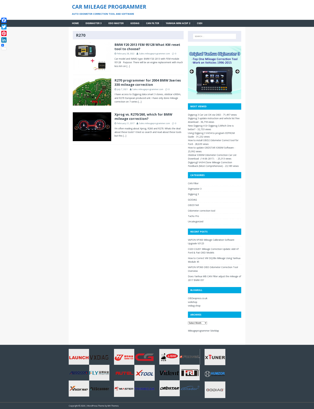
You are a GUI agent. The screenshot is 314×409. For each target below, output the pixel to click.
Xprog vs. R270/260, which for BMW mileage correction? (143, 116)
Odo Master (116, 23)
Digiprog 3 (193, 194)
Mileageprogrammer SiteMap (203, 330)
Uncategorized (195, 221)
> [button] (237, 71)
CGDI (199, 23)
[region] (214, 72)
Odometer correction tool (201, 210)
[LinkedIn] (4, 40)
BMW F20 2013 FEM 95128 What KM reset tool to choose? (147, 46)
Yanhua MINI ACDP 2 (178, 23)
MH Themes (113, 405)
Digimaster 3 (94, 23)
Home (75, 23)
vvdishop (192, 302)
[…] (128, 66)
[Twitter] (4, 27)
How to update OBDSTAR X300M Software (211, 147)
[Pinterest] (4, 33)
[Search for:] (215, 36)
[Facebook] (4, 20)
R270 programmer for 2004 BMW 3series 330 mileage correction (147, 82)
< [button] (192, 71)
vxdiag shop (194, 305)
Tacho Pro (193, 216)
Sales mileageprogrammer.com (154, 53)
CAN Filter (152, 23)
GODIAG (134, 23)
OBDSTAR (193, 205)
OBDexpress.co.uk (197, 298)
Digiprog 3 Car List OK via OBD (204, 114)
